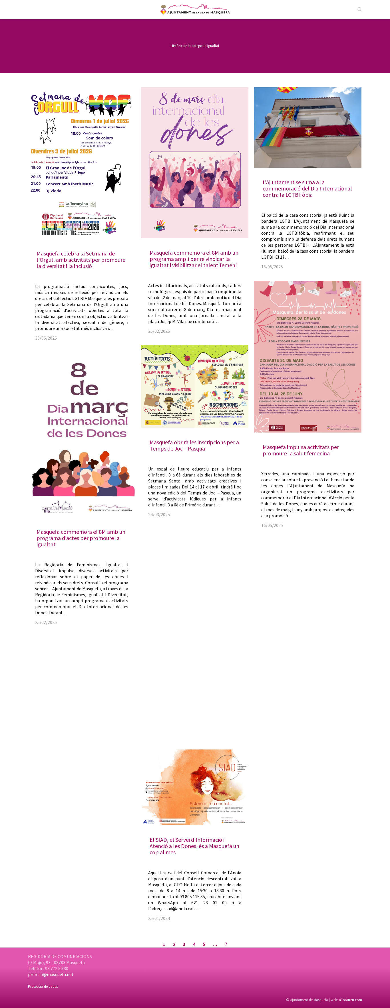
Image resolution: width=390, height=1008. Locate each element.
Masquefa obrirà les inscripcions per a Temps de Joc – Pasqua (194, 445)
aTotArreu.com (350, 999)
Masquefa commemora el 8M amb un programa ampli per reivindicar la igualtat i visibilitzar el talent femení (194, 259)
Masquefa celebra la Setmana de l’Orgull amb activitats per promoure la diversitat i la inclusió (81, 259)
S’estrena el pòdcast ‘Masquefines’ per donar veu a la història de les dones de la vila (191, 657)
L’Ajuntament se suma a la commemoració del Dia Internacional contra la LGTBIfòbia (307, 188)
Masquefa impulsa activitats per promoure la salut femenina (301, 450)
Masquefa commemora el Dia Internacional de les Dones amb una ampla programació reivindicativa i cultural (80, 812)
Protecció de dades (43, 986)
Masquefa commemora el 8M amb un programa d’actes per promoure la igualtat (81, 538)
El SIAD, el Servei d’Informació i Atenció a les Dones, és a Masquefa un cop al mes (194, 846)
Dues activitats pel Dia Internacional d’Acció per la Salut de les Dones (306, 708)
